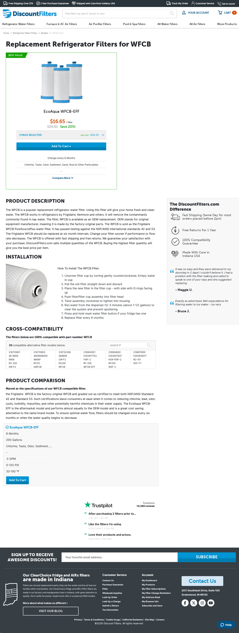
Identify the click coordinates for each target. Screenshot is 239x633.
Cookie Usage (113, 619)
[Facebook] (185, 602)
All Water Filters (167, 24)
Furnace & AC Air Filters (62, 24)
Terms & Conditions (94, 619)
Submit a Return (110, 605)
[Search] (172, 13)
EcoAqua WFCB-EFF (61, 111)
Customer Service (205, 3)
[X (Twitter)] (193, 602)
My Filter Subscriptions (154, 588)
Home (6, 33)
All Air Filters (197, 24)
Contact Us (108, 580)
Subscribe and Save (152, 605)
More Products (227, 24)
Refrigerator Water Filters (18, 24)
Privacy (78, 619)
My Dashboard (149, 580)
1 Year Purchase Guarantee (55, 3)
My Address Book (151, 597)
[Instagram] (202, 602)
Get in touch (228, 3)
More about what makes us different (44, 602)
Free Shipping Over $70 (21, 3)
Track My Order (180, 3)
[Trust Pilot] (98, 504)
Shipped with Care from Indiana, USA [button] (95, 3)
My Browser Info (150, 601)
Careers (160, 619)
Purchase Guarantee (112, 584)
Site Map (149, 619)
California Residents (132, 619)
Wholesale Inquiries (112, 593)
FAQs (105, 588)
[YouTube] (210, 602)
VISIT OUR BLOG (51, 611)
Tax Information (110, 609)
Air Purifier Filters (100, 24)
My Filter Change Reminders (156, 593)
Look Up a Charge (111, 601)
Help (228, 625)
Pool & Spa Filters (134, 24)
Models (44, 33)
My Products (148, 584)
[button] (61, 135)
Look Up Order (109, 597)
